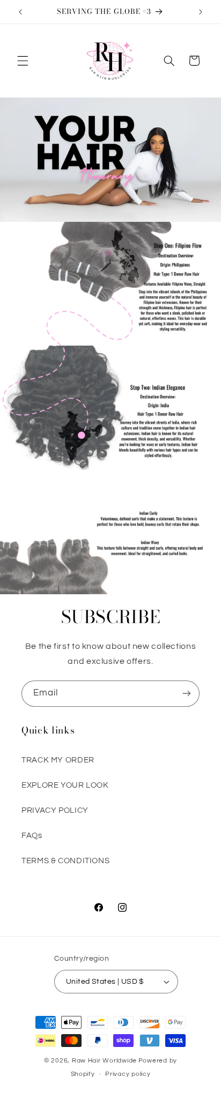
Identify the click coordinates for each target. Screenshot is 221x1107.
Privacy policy (127, 1074)
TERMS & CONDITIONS (65, 861)
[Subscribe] (186, 693)
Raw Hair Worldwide (104, 1061)
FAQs (31, 836)
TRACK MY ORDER (57, 760)
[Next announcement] (200, 12)
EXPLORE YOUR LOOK (65, 785)
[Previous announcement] (20, 12)
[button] (22, 60)
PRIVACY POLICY (55, 810)
